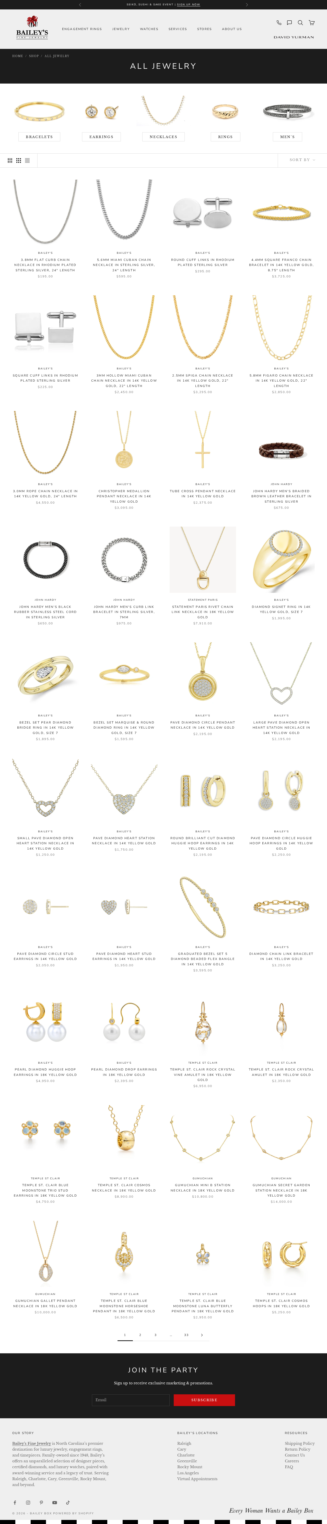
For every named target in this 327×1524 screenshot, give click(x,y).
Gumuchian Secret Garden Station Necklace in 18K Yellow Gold (281, 1190)
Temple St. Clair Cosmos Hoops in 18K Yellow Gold (281, 1303)
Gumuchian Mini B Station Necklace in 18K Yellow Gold (203, 1187)
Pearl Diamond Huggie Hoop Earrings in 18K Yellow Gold (45, 1072)
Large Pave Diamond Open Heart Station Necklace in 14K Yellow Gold (282, 727)
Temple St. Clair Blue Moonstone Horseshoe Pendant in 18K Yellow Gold (124, 1306)
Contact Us (295, 1455)
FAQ (289, 1467)
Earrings (101, 137)
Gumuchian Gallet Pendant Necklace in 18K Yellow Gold (45, 1303)
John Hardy (282, 484)
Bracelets (39, 137)
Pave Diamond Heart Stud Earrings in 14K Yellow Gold (124, 956)
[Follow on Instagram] (28, 1502)
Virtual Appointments (197, 1479)
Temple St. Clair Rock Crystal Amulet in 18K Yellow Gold (281, 1072)
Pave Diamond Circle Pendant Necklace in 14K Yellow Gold (202, 725)
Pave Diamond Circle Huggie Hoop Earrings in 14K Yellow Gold (281, 843)
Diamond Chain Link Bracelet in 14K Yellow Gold (281, 956)
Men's (287, 137)
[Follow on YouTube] (54, 1502)
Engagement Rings (82, 29)
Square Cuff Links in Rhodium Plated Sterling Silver (45, 378)
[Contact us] (289, 22)
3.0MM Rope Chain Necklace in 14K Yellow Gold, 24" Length (45, 493)
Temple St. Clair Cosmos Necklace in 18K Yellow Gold (124, 1187)
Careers (292, 1461)
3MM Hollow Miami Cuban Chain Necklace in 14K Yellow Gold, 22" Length (124, 380)
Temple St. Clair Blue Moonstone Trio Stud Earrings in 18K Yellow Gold (45, 1190)
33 (186, 1335)
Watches (149, 29)
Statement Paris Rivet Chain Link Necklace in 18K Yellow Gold (203, 612)
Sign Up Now (188, 4)
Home (17, 56)
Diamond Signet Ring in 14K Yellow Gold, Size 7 (281, 609)
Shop (34, 56)
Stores (204, 29)
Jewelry (121, 29)
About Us (232, 29)
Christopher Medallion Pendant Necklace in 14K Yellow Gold (124, 496)
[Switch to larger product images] (10, 160)
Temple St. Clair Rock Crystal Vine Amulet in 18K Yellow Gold (203, 1074)
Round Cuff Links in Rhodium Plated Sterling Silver (203, 262)
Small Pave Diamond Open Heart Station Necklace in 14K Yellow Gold (46, 843)
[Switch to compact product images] (27, 160)
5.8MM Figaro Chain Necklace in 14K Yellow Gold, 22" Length (281, 380)
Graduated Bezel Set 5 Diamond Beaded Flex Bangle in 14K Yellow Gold (203, 959)
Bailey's (45, 253)
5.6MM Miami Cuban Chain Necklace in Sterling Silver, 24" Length (124, 265)
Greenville (187, 1461)
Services (178, 29)
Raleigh (184, 1443)
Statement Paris (203, 600)
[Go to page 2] (201, 1335)
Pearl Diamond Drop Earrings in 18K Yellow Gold (124, 1072)
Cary (181, 1449)
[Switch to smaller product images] (18, 160)
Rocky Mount (189, 1467)
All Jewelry (57, 56)
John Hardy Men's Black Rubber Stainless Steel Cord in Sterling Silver (45, 612)
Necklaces (163, 137)
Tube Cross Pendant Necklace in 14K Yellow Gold (203, 493)
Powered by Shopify (73, 1513)
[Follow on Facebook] (14, 1502)
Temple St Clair (203, 1063)
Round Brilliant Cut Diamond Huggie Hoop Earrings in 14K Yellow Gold (202, 843)
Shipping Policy (300, 1443)
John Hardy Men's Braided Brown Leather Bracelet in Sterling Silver (281, 496)
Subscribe (204, 1400)
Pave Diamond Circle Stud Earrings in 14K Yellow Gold (45, 956)
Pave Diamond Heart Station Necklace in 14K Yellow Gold (124, 840)
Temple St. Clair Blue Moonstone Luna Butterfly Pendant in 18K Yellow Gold (203, 1306)
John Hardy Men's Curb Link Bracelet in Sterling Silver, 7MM (124, 612)
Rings (225, 137)
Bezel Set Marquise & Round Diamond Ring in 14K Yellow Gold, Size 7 (124, 727)
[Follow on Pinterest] (41, 1502)
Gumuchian (203, 1178)
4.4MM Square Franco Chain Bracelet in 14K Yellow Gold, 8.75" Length (281, 265)
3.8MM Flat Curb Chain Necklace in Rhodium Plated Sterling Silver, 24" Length (45, 265)
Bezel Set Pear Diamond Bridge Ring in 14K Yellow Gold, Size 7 (45, 727)
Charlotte (186, 1455)
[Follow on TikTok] (68, 1502)
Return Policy (297, 1449)
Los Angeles (188, 1473)
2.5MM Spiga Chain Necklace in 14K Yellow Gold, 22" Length (202, 380)
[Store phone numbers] (279, 22)
